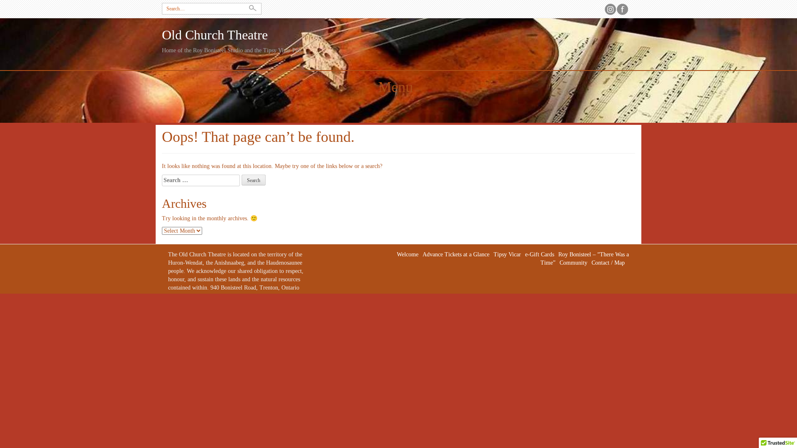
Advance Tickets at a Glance (456, 254)
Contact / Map (608, 263)
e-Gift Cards (539, 254)
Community (573, 263)
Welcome (407, 254)
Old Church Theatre (215, 35)
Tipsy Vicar (507, 254)
